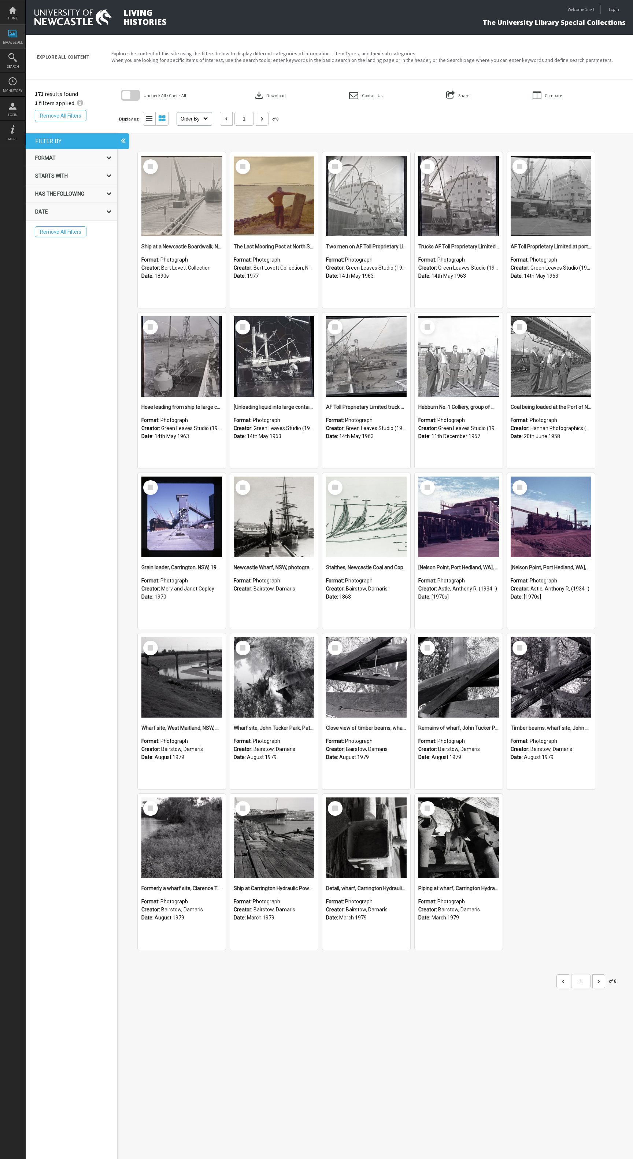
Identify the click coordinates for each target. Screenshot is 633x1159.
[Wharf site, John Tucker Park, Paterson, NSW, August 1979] (274, 677)
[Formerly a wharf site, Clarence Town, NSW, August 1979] (181, 837)
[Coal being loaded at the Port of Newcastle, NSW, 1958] (551, 356)
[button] (365, 95)
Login (13, 114)
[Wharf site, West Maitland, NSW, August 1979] (181, 677)
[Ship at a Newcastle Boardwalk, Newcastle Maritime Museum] (181, 196)
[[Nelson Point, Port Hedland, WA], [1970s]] (458, 517)
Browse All (13, 42)
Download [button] (269, 95)
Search (13, 66)
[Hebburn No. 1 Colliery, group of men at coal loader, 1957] (458, 356)
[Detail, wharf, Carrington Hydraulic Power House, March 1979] (366, 837)
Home (13, 18)
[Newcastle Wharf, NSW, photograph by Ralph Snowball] (274, 517)
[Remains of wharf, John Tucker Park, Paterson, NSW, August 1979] (458, 677)
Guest (590, 9)
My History (12, 90)
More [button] (12, 139)
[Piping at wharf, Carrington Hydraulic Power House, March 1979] (458, 837)
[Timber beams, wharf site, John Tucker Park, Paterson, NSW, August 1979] (551, 677)
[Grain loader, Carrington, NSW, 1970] (181, 517)
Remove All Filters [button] (60, 116)
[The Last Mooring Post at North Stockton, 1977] (274, 196)
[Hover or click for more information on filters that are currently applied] (80, 103)
